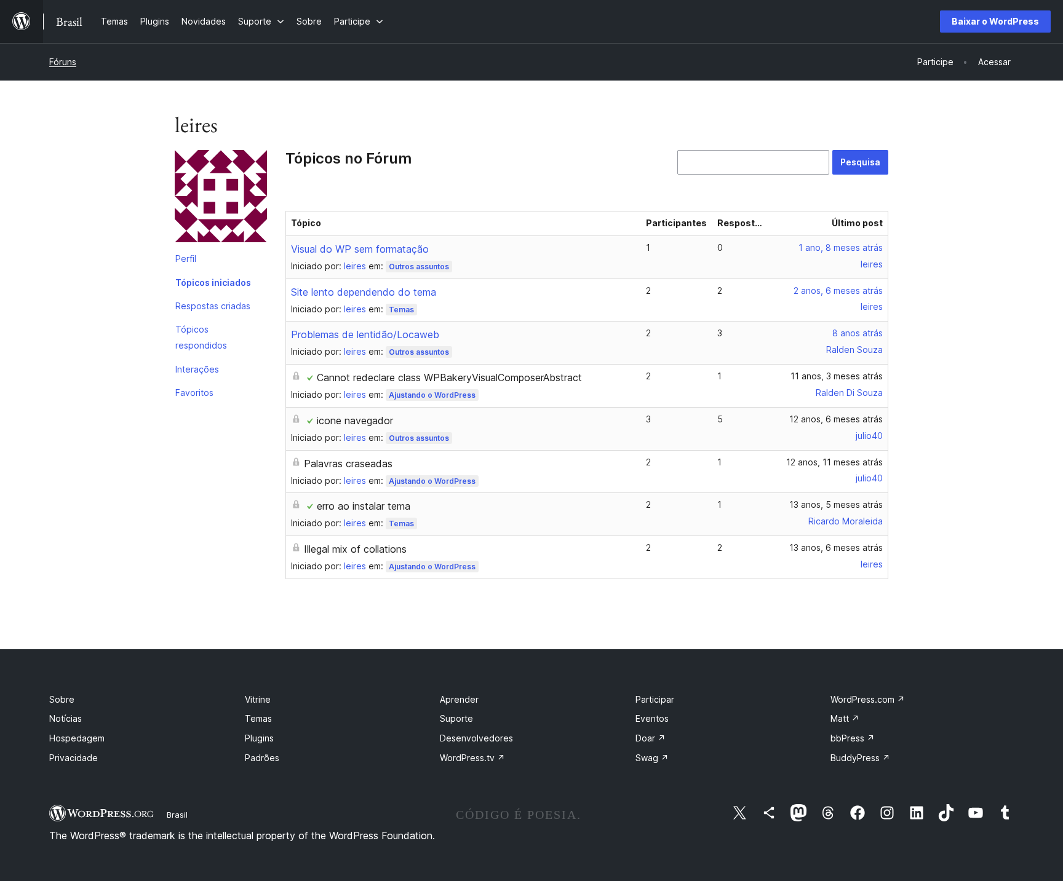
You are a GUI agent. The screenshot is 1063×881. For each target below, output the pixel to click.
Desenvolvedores (476, 738)
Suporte (456, 718)
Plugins (259, 738)
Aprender (459, 699)
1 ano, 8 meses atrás (840, 247)
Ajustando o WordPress (432, 395)
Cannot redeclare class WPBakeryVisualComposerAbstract (449, 377)
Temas (401, 309)
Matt (844, 718)
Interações (197, 369)
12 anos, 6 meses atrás (836, 419)
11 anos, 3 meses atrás (836, 376)
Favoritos (194, 392)
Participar (654, 699)
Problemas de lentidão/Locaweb (365, 334)
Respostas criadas (212, 306)
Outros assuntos (419, 266)
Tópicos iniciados (213, 282)
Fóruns (62, 62)
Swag (652, 758)
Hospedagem (77, 738)
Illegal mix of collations (355, 549)
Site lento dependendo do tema (363, 292)
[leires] (221, 198)
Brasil (177, 815)
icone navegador (355, 420)
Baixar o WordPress (995, 21)
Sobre (61, 699)
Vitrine (258, 699)
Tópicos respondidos (201, 337)
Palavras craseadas (348, 463)
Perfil (185, 258)
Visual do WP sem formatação (360, 249)
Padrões (262, 758)
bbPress (852, 738)
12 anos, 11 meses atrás (834, 462)
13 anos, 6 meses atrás (836, 547)
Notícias (65, 718)
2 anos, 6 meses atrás (838, 290)
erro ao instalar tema (363, 506)
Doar (650, 738)
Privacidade (73, 758)
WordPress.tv (472, 758)
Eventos (652, 718)
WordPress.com (867, 699)
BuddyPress (860, 758)
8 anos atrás (857, 333)
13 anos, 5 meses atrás (836, 504)
